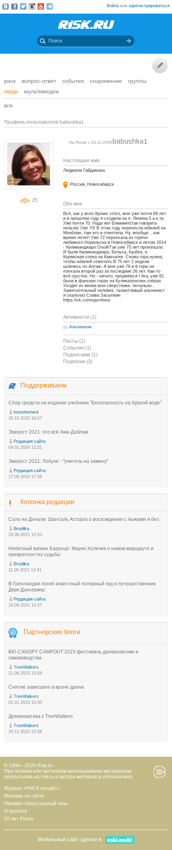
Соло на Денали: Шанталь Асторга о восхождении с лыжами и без (83, 519)
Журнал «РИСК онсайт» (31, 788)
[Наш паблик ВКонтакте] (5, 6)
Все (8, 105)
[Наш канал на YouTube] (41, 6)
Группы (137, 81)
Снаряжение (106, 81)
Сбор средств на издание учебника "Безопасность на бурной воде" (85, 403)
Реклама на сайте (24, 796)
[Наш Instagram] (32, 6)
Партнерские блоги (52, 632)
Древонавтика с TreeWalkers (40, 716)
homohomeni (26, 412)
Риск (10, 81)
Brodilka (21, 528)
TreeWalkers (26, 667)
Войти (113, 5)
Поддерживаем (43, 385)
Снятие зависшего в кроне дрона (46, 687)
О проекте (15, 811)
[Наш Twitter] (23, 6)
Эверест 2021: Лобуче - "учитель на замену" (58, 461)
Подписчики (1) (80, 355)
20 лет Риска (18, 819)
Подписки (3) (77, 361)
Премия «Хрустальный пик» (36, 803)
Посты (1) (74, 341)
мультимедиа (41, 91)
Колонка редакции (47, 501)
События (73, 81)
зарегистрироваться (149, 5)
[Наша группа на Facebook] (14, 6)
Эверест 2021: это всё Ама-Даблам (48, 432)
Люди (11, 91)
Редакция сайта (30, 441)
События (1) (77, 348)
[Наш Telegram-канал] (49, 6)
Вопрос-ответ (39, 81)
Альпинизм (80, 326)
